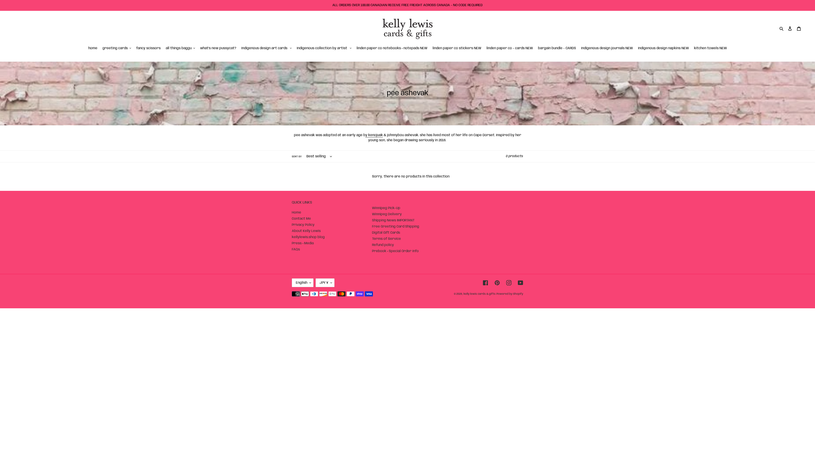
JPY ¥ (324, 283)
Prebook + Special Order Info (395, 251)
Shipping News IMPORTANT (393, 220)
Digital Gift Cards (386, 233)
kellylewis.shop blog (308, 237)
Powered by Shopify (509, 294)
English (301, 283)
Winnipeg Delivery (387, 214)
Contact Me (301, 219)
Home (296, 212)
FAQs (296, 249)
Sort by (297, 156)
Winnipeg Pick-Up (386, 208)
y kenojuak (374, 135)
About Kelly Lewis (306, 231)
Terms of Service (386, 239)
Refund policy (383, 245)
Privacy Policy (303, 225)
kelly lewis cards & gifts (480, 294)
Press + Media (303, 243)
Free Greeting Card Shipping (395, 226)
